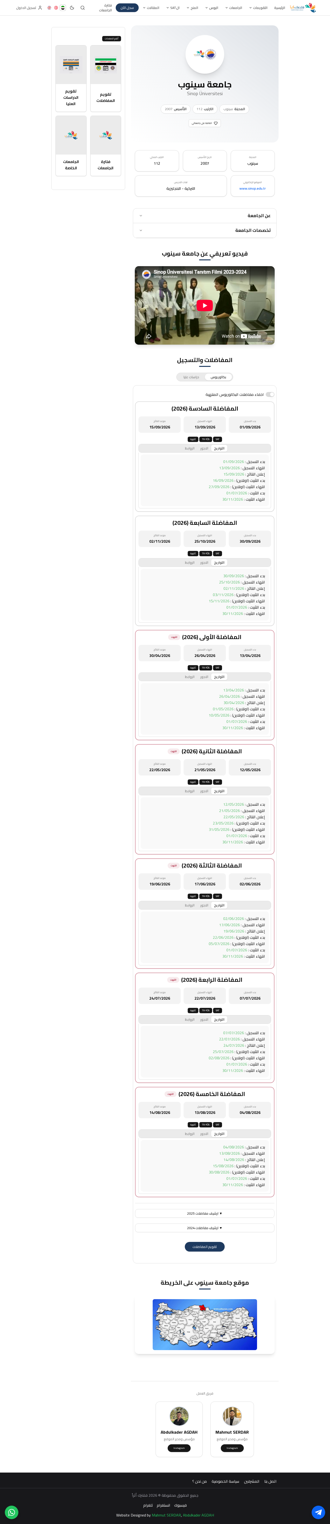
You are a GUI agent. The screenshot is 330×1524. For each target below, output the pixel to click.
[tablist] (204, 377)
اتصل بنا (270, 1481)
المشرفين (251, 1481)
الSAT (174, 8)
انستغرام (163, 1505)
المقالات (153, 8)
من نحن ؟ (199, 1481)
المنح (194, 8)
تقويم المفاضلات (205, 1246)
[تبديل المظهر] (72, 7)
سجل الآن (127, 8)
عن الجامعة (259, 216)
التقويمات (260, 8)
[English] (49, 8)
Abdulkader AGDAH (198, 1515)
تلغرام (148, 1505)
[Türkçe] (56, 8)
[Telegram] (318, 1512)
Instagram (232, 1448)
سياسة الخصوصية (225, 1481)
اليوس (213, 8)
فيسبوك (180, 1505)
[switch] (270, 394)
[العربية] (63, 8)
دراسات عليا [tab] (191, 377)
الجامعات (235, 8)
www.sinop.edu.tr (252, 188)
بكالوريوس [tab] (218, 377)
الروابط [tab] (189, 448)
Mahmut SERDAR (166, 1515)
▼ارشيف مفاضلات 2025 (204, 1213)
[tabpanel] (205, 824)
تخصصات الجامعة (253, 230)
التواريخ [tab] (219, 448)
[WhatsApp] (11, 1512)
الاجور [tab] (204, 448)
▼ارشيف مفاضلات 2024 (204, 1228)
